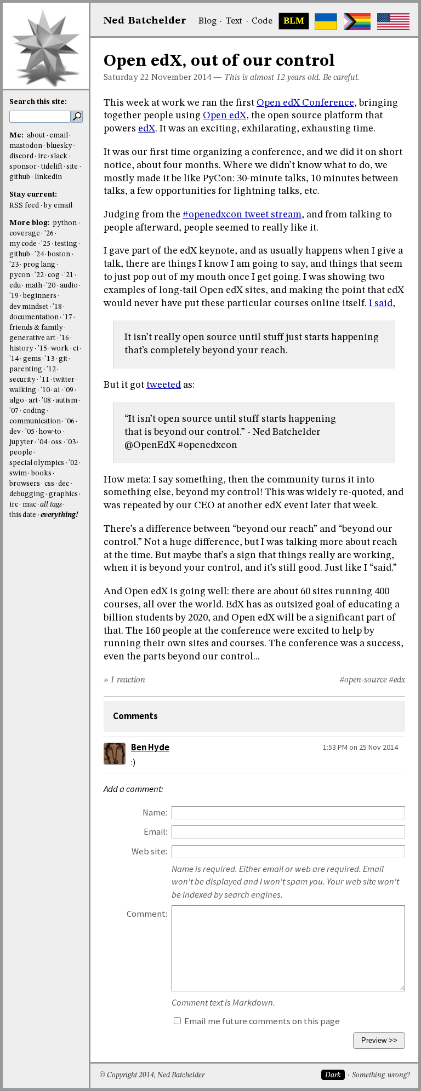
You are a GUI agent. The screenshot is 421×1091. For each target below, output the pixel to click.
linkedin (48, 177)
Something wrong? (380, 1075)
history (21, 348)
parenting (25, 369)
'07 (14, 411)
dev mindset (28, 307)
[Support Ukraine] (326, 21)
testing (66, 244)
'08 (46, 400)
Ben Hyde (150, 747)
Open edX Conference (305, 103)
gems (32, 359)
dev (15, 431)
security (22, 379)
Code (262, 21)
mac (29, 504)
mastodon (25, 146)
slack (58, 156)
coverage (24, 233)
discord (21, 156)
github (19, 177)
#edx (397, 680)
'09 (68, 390)
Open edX (224, 115)
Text (233, 21)
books (41, 473)
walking (22, 390)
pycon (19, 275)
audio (69, 285)
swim (18, 473)
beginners (39, 296)
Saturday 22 (126, 77)
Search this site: (38, 102)
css (49, 483)
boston (59, 254)
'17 (67, 317)
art (33, 400)
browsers (24, 483)
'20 (50, 285)
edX (146, 129)
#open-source (362, 680)
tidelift (51, 166)
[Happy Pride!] (357, 21)
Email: (155, 831)
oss (56, 442)
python (65, 223)
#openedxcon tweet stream (242, 215)
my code (23, 244)
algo (16, 400)
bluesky (59, 146)
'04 (42, 442)
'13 (49, 359)
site (72, 166)
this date (22, 515)
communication (35, 421)
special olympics (36, 463)
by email (58, 205)
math (33, 285)
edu (15, 285)
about (36, 135)
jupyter (21, 442)
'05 (30, 431)
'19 (14, 296)
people (20, 452)
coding (34, 411)
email (58, 135)
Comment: (147, 914)
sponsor (23, 166)
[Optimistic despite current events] (393, 21)
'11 (44, 379)
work (60, 348)
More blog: (30, 223)
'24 (39, 254)
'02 (73, 463)
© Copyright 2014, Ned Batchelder (151, 1075)
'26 (49, 233)
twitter (64, 379)
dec (63, 483)
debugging (26, 494)
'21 (68, 275)
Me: (17, 135)
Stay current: (33, 194)
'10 (45, 390)
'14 (14, 359)
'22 (39, 275)
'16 (64, 338)
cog (54, 275)
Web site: (149, 851)
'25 (45, 244)
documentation (34, 317)
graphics (63, 494)
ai (57, 390)
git (63, 359)
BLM (293, 21)
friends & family (36, 327)
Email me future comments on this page (261, 1021)
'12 (51, 369)
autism (66, 400)
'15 (42, 348)
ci (75, 348)
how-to (49, 431)
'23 (14, 264)
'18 (57, 307)
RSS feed (24, 205)
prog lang (39, 264)
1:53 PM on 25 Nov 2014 (360, 747)
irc (42, 156)
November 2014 (181, 77)
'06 (70, 421)
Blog (207, 21)
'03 (71, 442)
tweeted (163, 385)
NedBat (145, 20)
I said (380, 303)
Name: (155, 812)
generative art (32, 338)
